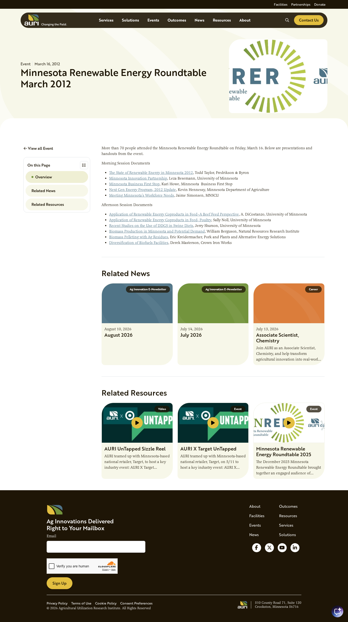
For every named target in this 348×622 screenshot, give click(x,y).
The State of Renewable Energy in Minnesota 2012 (151, 172)
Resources (222, 20)
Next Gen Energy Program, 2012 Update (142, 189)
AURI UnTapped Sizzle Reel (134, 448)
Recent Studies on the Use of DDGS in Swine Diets (151, 225)
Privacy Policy (57, 603)
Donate (320, 4)
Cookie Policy (105, 603)
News (199, 20)
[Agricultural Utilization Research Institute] (45, 20)
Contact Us (309, 20)
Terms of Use (81, 603)
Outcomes (177, 20)
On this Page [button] (38, 165)
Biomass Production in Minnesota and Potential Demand (157, 231)
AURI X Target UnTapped (208, 448)
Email (51, 536)
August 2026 (118, 334)
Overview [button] (43, 177)
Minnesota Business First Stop (134, 184)
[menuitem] (280, 4)
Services (106, 20)
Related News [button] (43, 190)
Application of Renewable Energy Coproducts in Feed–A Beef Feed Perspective (174, 214)
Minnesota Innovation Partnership (138, 178)
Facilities (280, 4)
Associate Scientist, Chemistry (277, 337)
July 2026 (191, 334)
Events (153, 20)
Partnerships (300, 4)
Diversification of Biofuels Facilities (138, 242)
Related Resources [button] (47, 204)
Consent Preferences (136, 603)
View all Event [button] (40, 148)
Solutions (130, 20)
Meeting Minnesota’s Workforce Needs (141, 195)
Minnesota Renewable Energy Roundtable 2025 (283, 451)
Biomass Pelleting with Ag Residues (138, 237)
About (244, 20)
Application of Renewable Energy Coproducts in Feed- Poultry (160, 220)
